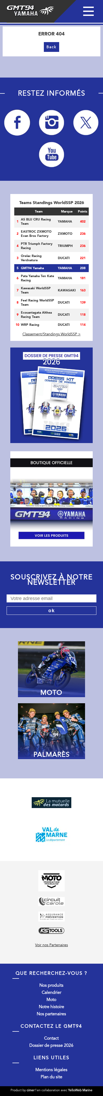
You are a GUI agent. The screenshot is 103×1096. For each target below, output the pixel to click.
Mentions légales (51, 1069)
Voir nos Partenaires (51, 945)
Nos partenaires (51, 1014)
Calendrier (51, 992)
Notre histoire (51, 1006)
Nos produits (51, 985)
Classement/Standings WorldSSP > (51, 334)
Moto (51, 999)
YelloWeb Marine (80, 1090)
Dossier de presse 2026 (51, 1045)
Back (51, 47)
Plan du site (51, 1077)
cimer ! (31, 1090)
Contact (51, 1038)
